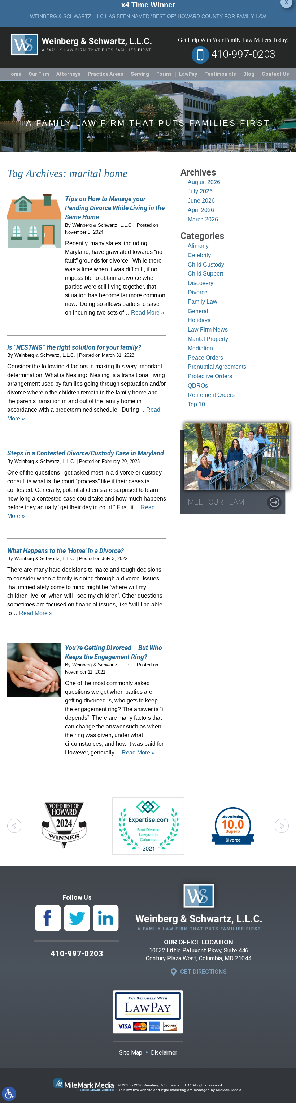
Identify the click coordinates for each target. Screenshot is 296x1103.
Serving (140, 74)
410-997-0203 (243, 54)
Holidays (199, 320)
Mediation (200, 348)
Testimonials (220, 74)
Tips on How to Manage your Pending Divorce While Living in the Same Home (115, 208)
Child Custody (206, 264)
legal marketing (173, 1090)
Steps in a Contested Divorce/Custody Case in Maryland (85, 453)
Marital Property (208, 339)
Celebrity (199, 255)
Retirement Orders (211, 395)
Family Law (202, 302)
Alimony (198, 246)
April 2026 (201, 210)
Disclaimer (164, 1052)
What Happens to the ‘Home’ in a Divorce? (65, 550)
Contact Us (275, 74)
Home (14, 74)
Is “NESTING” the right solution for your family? (74, 347)
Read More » (147, 313)
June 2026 (201, 201)
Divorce (198, 292)
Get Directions (203, 971)
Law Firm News (208, 329)
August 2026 (204, 182)
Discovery (200, 283)
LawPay (188, 74)
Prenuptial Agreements (217, 367)
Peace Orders (205, 358)
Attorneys (68, 74)
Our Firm (39, 74)
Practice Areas (105, 74)
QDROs (198, 385)
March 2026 (203, 219)
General (198, 311)
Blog (248, 74)
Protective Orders (210, 376)
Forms (164, 74)
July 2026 (200, 191)
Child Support (205, 274)
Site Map (130, 1052)
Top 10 (196, 404)
